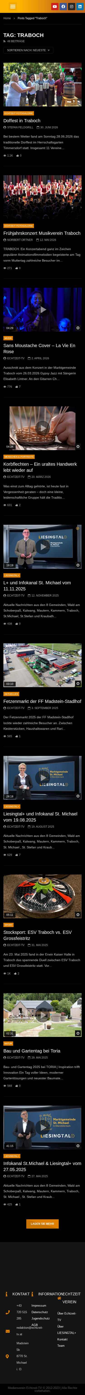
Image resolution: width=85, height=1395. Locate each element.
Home (7, 18)
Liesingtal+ (12, 575)
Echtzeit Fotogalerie (19, 113)
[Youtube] (54, 6)
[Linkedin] (80, 6)
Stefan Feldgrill (20, 127)
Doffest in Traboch (21, 120)
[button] (13, 6)
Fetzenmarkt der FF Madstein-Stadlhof (42, 701)
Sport (8, 925)
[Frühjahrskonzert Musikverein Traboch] (42, 197)
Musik (8, 338)
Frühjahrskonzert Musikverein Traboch (41, 233)
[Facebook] (63, 6)
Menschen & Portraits (19, 457)
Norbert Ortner (20, 240)
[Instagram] (71, 6)
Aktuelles (11, 694)
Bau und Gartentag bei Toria (31, 1050)
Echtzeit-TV (15, 358)
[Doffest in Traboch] (42, 84)
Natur (8, 1043)
